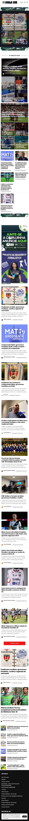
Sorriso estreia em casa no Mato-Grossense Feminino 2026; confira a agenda (16, 743)
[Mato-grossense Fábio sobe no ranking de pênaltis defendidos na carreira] (21, 83)
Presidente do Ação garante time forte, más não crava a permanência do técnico (21, 165)
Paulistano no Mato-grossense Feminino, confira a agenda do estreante (14, 23)
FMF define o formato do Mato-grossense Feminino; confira (12, 497)
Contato (3, 789)
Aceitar (24, 816)
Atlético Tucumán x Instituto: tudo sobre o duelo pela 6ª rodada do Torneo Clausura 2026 (21, 148)
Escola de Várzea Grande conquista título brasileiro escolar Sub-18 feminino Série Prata (13, 460)
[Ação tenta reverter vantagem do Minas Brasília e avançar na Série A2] (7, 198)
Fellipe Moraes (7, 506)
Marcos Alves (7, 118)
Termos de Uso (5, 781)
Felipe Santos (7, 432)
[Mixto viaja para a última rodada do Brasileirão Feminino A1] (14, 615)
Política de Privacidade (7, 804)
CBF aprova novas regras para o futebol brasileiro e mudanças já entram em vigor (8, 100)
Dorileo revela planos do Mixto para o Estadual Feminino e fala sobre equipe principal (14, 422)
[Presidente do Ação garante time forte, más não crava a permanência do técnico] (21, 156)
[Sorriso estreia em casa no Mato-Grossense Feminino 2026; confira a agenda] (3, 743)
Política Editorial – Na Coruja (8, 793)
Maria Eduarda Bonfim (9, 357)
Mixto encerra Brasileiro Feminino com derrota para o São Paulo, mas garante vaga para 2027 (14, 533)
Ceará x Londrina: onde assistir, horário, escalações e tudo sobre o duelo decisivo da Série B (14, 69)
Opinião (3, 779)
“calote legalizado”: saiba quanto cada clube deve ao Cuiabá (15, 766)
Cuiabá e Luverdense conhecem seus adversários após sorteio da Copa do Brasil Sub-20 (7, 187)
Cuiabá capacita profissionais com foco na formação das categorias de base (17, 759)
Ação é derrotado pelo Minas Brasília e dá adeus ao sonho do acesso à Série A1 (21, 175)
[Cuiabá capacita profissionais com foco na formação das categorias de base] (3, 759)
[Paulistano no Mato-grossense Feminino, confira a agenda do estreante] (14, 296)
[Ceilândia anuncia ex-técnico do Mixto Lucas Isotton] (21, 37)
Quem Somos (5, 791)
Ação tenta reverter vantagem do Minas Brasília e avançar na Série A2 (7, 207)
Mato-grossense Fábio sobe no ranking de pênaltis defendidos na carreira (21, 88)
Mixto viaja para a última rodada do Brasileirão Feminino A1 (14, 627)
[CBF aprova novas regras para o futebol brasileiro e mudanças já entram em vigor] (7, 96)
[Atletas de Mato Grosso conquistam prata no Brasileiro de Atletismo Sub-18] (7, 37)
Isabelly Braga (8, 27)
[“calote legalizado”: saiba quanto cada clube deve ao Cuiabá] (3, 766)
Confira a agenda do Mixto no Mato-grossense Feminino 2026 (17, 734)
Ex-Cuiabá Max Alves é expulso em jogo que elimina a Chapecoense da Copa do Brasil (21, 101)
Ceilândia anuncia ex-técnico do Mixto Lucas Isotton (21, 41)
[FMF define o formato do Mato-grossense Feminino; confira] (14, 485)
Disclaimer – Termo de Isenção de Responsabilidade (10, 784)
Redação (7, 73)
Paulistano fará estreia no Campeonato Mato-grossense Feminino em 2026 (12, 384)
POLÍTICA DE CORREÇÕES (8, 787)
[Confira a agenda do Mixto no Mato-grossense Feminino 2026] (3, 735)
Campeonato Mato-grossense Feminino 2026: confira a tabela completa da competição (7, 165)
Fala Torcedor (5, 777)
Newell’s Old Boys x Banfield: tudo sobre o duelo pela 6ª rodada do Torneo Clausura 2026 (13, 115)
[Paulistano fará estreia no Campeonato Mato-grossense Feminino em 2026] (14, 371)
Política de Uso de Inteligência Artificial (11, 796)
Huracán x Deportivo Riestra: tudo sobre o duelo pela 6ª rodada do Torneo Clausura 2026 (7, 134)
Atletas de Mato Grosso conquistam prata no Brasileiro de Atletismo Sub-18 (8, 42)
